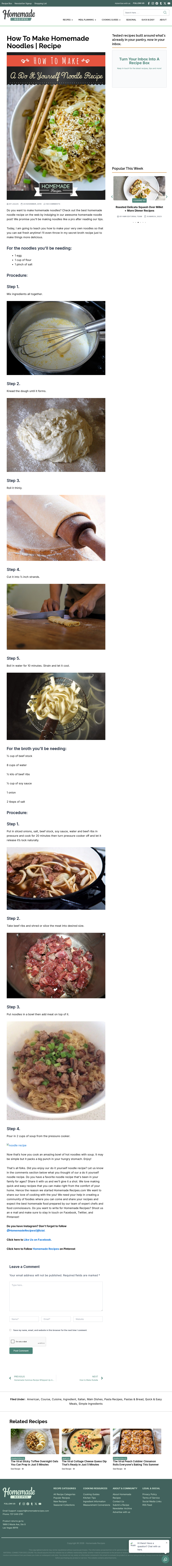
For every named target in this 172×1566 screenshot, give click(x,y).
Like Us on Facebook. (38, 1239)
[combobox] (143, 12)
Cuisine (57, 1399)
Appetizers (66, 1458)
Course (45, 1399)
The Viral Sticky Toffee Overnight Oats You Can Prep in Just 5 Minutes (34, 1463)
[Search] (165, 12)
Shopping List (40, 3)
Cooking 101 (139, 200)
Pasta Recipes (113, 1399)
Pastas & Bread (134, 1399)
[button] (112, 196)
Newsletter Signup (23, 3)
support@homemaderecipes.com (33, 1510)
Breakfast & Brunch (17, 1458)
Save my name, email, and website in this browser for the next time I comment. (50, 1330)
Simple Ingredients (91, 1403)
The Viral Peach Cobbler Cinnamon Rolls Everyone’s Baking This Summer (136, 1463)
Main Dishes (95, 1399)
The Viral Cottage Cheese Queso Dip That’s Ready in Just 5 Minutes (84, 1463)
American (33, 1399)
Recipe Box (7, 3)
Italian (81, 1399)
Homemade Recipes (46, 1248)
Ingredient (69, 1399)
